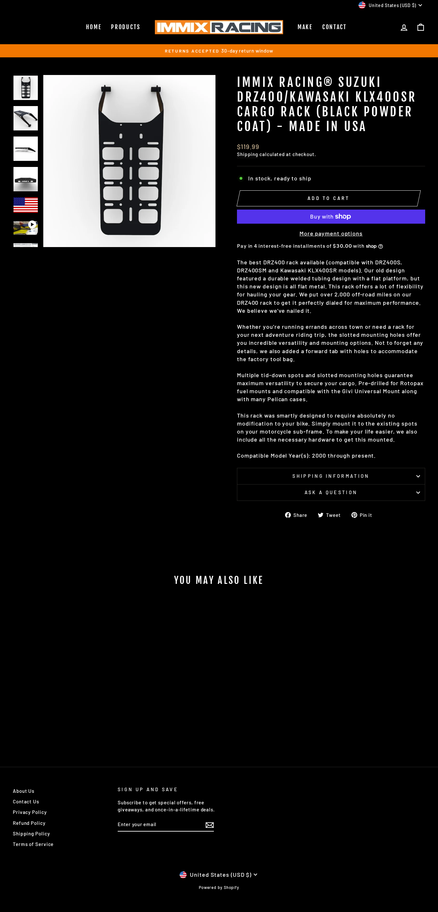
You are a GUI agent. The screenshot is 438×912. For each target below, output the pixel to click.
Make (305, 26)
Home (94, 26)
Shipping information (330, 476)
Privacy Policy (30, 812)
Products (125, 26)
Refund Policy (29, 823)
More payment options (331, 233)
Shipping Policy (31, 833)
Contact (334, 26)
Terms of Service (33, 844)
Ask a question (331, 492)
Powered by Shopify (219, 887)
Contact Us (26, 801)
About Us (23, 791)
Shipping (247, 154)
